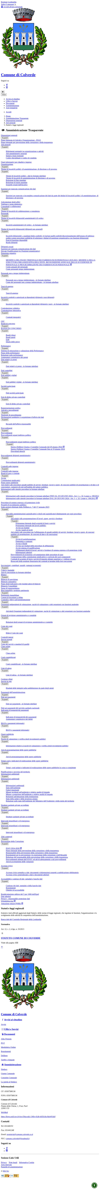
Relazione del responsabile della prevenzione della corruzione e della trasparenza (37, 857)
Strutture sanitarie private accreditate (15, 805)
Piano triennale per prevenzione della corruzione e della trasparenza (27, 142)
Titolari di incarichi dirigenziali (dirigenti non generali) (22, 229)
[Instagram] (7, 87)
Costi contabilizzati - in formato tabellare (21, 664)
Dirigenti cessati (7, 247)
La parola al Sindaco (9, 1082)
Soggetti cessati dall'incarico (16, 185)
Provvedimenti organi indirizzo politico (16, 435)
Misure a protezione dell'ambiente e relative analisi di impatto (29, 794)
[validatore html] (5, 1177)
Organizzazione (7, 164)
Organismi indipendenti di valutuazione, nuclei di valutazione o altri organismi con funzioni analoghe (40, 604)
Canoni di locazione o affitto (12, 597)
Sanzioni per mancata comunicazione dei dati (18, 189)
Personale (4, 213)
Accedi (8, 112)
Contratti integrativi (13, 317)
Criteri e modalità (7, 570)
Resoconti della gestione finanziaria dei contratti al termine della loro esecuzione (41, 561)
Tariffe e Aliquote (8, 1060)
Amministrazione (12, 1064)
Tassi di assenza (7, 286)
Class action (5, 646)
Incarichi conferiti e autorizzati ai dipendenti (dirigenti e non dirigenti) (27, 297)
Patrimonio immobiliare (10, 595)
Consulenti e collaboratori (11, 206)
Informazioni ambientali (10, 774)
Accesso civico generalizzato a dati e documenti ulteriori (27, 875)
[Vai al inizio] (2, 947)
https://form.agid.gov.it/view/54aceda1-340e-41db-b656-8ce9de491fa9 (28, 1117)
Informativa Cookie (26, 1162)
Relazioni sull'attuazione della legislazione (22, 797)
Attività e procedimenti (10, 410)
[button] (13, 99)
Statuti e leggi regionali (15, 156)
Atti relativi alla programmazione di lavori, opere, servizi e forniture (36, 519)
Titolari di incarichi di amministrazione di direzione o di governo (30, 178)
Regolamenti (11, 888)
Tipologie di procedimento (11, 415)
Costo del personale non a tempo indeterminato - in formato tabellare (32, 282)
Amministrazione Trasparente (17, 118)
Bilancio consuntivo (8, 582)
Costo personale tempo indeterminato (20, 269)
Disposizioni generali (14, 121)
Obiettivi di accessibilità (15, 890)
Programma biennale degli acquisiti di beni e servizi (35, 523)
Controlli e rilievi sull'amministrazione (15, 600)
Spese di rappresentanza (10, 588)
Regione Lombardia (8, 2)
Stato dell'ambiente (13, 788)
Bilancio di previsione (9, 579)
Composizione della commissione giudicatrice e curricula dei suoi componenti (40, 557)
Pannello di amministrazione (12, 1167)
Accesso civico (7, 866)
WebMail (4, 1112)
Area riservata (6, 1165)
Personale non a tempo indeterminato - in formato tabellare (28, 280)
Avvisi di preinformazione (26, 539)
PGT (3, 1043)
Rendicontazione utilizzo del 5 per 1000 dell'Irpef (20, 894)
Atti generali (10, 123)
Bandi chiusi (10, 335)
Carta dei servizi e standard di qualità (15, 644)
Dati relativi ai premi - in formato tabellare (22, 366)
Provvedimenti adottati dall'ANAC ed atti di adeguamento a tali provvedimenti (36, 859)
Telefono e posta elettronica (11, 204)
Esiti (7, 340)
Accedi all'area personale (12, 7)
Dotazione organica (8, 253)
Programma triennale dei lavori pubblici (31, 526)
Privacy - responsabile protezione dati (15, 899)
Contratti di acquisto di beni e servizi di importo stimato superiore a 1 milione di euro (43, 559)
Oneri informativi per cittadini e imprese (16, 162)
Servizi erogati (6, 639)
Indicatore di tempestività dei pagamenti (21, 717)
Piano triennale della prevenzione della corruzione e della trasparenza (32, 851)
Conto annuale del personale (17, 267)
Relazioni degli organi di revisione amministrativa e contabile (29, 622)
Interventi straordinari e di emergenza (15, 821)
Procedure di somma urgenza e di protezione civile (20, 503)
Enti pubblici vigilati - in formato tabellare (22, 382)
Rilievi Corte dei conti (14, 633)
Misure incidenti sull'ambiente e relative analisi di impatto (28, 792)
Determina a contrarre (24, 541)
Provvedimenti (6, 428)
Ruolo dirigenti (11, 242)
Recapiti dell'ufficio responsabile (18, 424)
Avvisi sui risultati (22, 528)
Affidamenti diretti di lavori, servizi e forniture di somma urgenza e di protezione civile (49, 550)
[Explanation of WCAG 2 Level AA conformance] (14, 1177)
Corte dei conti (6, 626)
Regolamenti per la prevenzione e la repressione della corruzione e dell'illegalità (36, 855)
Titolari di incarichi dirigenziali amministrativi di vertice (22, 218)
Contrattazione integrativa (11, 310)
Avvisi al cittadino (13, 1019)
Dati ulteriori (6, 896)
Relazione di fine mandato (16, 180)
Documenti (9, 1034)
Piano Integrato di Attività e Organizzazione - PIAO (21, 140)
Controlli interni (7, 637)
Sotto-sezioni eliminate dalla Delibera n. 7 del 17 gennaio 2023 (25, 507)
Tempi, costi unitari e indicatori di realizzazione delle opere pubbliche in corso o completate (41, 768)
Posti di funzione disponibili (16, 240)
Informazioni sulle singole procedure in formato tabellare (22, 489)
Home (8, 116)
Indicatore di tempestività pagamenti (15, 710)
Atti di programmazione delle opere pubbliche (18, 750)
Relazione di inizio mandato (16, 182)
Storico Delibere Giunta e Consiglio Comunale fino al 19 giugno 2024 (38, 449)
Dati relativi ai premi (9, 360)
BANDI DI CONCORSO (11, 328)
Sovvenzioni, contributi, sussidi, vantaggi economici (21, 565)
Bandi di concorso (8, 324)
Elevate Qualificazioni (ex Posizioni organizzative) (20, 251)
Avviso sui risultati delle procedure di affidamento (35, 546)
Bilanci (3, 575)
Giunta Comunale (8, 1073)
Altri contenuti (6, 837)
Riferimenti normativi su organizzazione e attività (25, 151)
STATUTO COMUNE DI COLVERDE (20, 938)
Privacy (4, 1162)
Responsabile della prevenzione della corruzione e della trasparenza (32, 853)
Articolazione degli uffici (10, 202)
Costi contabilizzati (8, 657)
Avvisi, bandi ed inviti (24, 530)
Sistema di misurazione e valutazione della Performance (22, 351)
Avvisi (3, 478)
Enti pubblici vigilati (9, 375)
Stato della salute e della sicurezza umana (21, 799)
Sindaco (4, 1069)
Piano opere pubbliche (9, 483)
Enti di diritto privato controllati (13, 397)
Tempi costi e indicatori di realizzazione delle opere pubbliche (24, 761)
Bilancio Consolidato (9, 586)
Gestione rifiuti (6, 679)
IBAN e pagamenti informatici (12, 723)
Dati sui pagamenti (8, 697)
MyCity (6, 1171)
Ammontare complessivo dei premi (14, 357)
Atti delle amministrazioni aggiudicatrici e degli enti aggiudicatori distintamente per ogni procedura (43, 514)
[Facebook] (7, 85)
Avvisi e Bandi (21, 544)
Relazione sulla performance (12, 355)
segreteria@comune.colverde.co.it (20, 1134)
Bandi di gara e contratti (10, 473)
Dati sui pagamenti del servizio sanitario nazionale (20, 708)
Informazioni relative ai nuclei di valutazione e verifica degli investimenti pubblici (37, 746)
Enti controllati (6, 370)
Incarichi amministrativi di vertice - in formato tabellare (27, 225)
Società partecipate (8, 386)
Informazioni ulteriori (24, 552)
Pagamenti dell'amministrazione (13, 692)
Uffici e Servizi (11, 1029)
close (4, 95)
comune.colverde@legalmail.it (17, 1139)
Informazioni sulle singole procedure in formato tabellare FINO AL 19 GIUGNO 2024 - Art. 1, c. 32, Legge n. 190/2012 (52, 496)
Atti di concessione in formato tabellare (16, 572)
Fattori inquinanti (12, 790)
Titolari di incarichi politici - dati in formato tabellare (26, 176)
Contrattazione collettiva (10, 308)
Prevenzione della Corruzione (12, 841)
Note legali (13, 1162)
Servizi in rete (6, 681)
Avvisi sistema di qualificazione (28, 548)
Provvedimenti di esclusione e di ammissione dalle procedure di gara (37, 555)
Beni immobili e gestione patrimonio (15, 590)
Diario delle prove (13, 342)
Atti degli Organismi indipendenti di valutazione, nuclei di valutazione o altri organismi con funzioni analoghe (48, 611)
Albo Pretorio (6, 1039)
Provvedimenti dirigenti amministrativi (15, 455)
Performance (6, 346)
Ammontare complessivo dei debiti (19, 719)
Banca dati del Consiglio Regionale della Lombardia (21, 919)
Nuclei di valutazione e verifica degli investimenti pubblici (23, 739)
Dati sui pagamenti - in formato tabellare (21, 704)
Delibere (4, 1056)
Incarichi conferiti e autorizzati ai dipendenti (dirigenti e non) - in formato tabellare (37, 304)
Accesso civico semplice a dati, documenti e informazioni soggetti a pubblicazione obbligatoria (42, 873)
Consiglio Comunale (9, 1078)
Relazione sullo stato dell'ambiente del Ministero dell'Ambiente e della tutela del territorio (40, 801)
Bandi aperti (10, 337)
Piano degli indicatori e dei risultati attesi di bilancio (20, 584)
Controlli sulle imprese (9, 466)
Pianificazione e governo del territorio (15, 772)
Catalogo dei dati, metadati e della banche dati (23, 886)
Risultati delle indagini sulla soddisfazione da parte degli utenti (30, 688)
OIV (3, 321)
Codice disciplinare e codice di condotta (21, 158)
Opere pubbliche (7, 734)
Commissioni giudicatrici (10, 480)
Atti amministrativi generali (16, 154)
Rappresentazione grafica (10, 408)
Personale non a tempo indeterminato (15, 273)
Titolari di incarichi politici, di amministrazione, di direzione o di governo (29, 169)
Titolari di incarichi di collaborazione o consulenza (20, 211)
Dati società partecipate (15, 393)
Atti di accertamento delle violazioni (20, 862)
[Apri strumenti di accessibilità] (94, 1185)
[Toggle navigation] (3, 92)
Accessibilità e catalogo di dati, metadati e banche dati (21, 879)
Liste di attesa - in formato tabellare (19, 675)
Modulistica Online (8, 1047)
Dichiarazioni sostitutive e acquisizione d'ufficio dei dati (22, 417)
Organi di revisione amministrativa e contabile (18, 615)
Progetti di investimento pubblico (13, 505)
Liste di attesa (6, 668)
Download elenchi (18, 451)
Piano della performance (10, 353)
